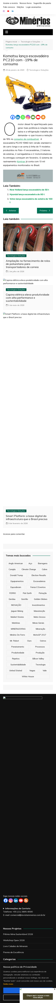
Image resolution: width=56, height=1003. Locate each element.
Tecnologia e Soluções (39, 70)
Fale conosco (9, 7)
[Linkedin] (17, 117)
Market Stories (17, 617)
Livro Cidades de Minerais (15, 946)
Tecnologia (40, 664)
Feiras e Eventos (38, 587)
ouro (29, 641)
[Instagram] (28, 117)
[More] (43, 117)
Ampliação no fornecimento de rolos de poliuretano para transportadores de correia (28, 264)
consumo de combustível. (26, 139)
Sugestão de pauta (42, 3)
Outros (43, 641)
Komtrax (21, 161)
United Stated (15, 670)
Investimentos (38, 605)
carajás (12, 569)
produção (40, 652)
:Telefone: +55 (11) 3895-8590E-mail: (24, 911)
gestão (24, 599)
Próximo (43, 210)
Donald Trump (16, 575)
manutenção (39, 611)
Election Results (39, 575)
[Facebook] (12, 117)
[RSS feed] (26, 900)
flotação (43, 593)
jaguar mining (17, 611)
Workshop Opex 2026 (14, 940)
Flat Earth (27, 593)
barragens (42, 563)
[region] (28, 983)
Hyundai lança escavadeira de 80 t (27, 194)
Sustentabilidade (18, 664)
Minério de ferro (17, 635)
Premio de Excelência (13, 952)
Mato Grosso (39, 617)
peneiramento (17, 647)
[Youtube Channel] (21, 900)
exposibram (15, 587)
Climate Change (29, 569)
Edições (20, 7)
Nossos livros (26, 3)
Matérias (16, 623)
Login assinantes (33, 7)
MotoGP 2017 (39, 635)
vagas (32, 670)
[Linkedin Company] (16, 900)
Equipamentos (17, 581)
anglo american (16, 563)
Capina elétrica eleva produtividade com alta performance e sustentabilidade (27, 297)
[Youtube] (38, 117)
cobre (44, 569)
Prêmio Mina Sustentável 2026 (18, 934)
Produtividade (17, 652)
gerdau (12, 599)
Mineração (40, 629)
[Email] (33, 117)
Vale (45, 670)
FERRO (12, 593)
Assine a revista (10, 3)
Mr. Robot (14, 641)
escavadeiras (39, 581)
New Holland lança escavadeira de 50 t (29, 189)
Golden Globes (40, 599)
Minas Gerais (38, 623)
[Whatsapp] (23, 117)
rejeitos (16, 658)
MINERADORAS (18, 629)
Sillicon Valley (38, 658)
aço (30, 563)
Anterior (12, 210)
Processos (40, 647)
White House (28, 676)
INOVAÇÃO (16, 605)
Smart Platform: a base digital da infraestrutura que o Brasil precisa (26, 517)
